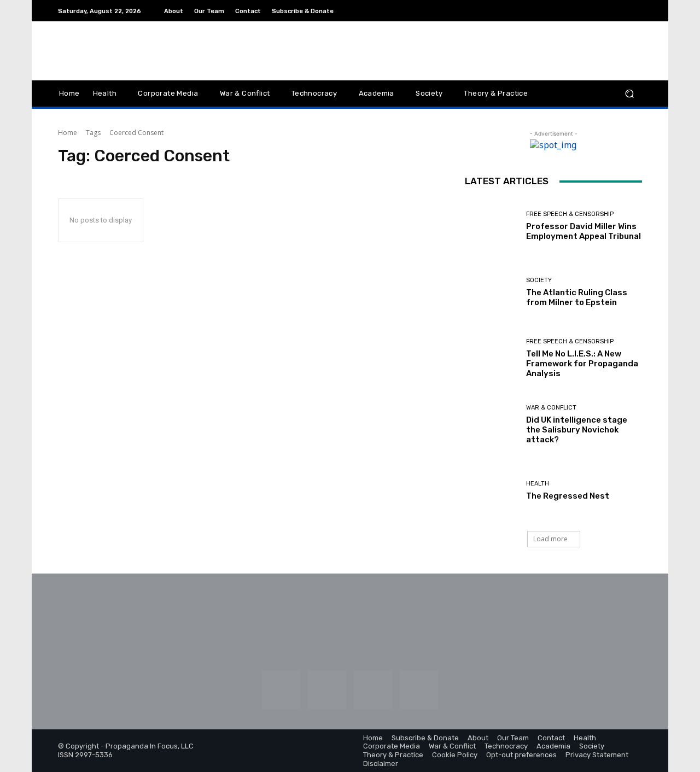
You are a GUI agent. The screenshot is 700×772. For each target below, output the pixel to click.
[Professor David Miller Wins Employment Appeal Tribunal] (491, 225)
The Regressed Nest (567, 496)
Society (539, 280)
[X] (635, 10)
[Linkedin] (596, 10)
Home (67, 132)
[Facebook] (569, 10)
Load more (550, 538)
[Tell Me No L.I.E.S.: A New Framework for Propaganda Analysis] (491, 358)
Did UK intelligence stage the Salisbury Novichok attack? (576, 430)
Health (537, 484)
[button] (629, 94)
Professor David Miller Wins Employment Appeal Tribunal (583, 231)
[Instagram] (583, 10)
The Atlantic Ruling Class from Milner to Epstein (576, 297)
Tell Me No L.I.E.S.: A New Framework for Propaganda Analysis (582, 363)
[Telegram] (622, 10)
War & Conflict (551, 408)
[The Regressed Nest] (491, 490)
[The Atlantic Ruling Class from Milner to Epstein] (491, 292)
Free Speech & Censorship (570, 214)
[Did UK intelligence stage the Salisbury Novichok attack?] (491, 424)
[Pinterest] (609, 10)
